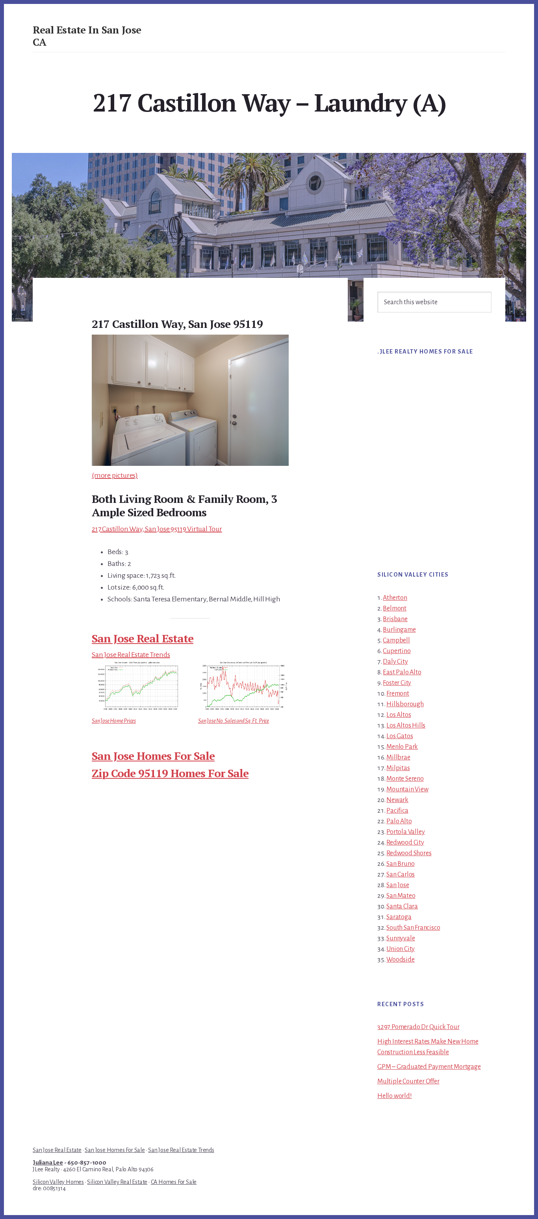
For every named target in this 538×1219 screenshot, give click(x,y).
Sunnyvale (400, 938)
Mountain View (407, 789)
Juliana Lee (48, 1162)
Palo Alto (399, 821)
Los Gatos (399, 736)
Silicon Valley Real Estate (117, 1182)
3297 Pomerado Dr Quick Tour (418, 1027)
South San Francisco (413, 927)
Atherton (395, 597)
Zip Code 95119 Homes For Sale (170, 773)
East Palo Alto (402, 672)
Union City (400, 949)
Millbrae (398, 757)
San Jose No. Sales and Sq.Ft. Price (233, 721)
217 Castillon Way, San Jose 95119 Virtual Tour (157, 529)
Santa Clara (402, 906)
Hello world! (394, 1096)
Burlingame (399, 629)
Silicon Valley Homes (58, 1182)
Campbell (396, 640)
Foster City (397, 683)
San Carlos (400, 874)
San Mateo (400, 895)
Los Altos (398, 714)
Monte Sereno (405, 778)
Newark (397, 800)
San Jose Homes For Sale (153, 755)
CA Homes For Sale (174, 1182)
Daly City (395, 661)
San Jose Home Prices (114, 721)
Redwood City (405, 842)
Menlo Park (402, 746)
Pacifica (397, 810)
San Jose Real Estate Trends (131, 655)
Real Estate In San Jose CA (87, 35)
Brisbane (395, 619)
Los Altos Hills (405, 725)
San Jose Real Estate (142, 638)
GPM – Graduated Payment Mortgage (429, 1066)
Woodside (400, 959)
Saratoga (398, 917)
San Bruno (400, 863)
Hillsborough (405, 704)
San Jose (397, 885)
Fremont (397, 693)
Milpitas (398, 768)
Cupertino (396, 651)
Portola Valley (405, 832)
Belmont (394, 608)
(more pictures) (115, 475)
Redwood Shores (408, 853)
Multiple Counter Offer (408, 1081)
